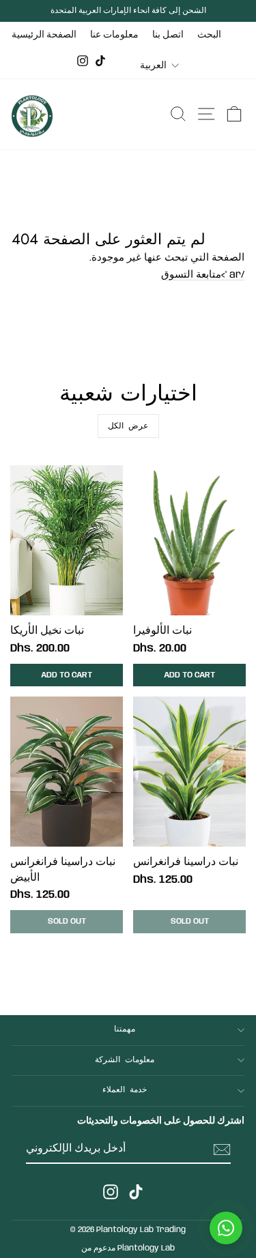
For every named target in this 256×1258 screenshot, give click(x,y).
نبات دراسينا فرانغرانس (185, 862)
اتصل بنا (168, 35)
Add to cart (66, 675)
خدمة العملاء (124, 1090)
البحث (209, 35)
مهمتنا (124, 1029)
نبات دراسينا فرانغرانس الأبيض (62, 869)
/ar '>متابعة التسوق (202, 274)
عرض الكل (128, 426)
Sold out (67, 921)
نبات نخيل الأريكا (47, 631)
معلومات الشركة (124, 1060)
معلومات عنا (114, 35)
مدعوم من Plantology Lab (128, 1248)
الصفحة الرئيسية (44, 35)
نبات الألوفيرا (162, 631)
